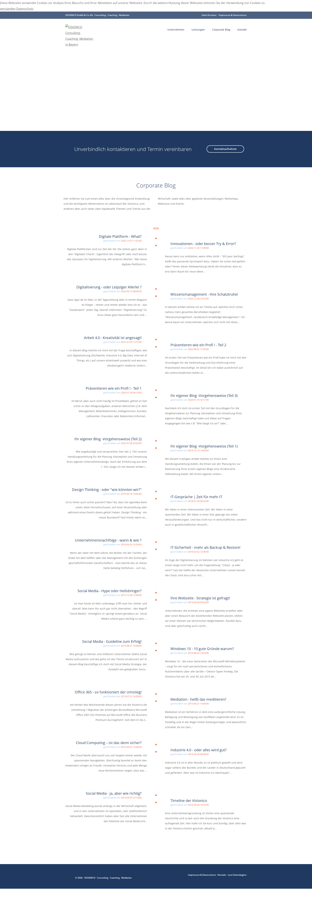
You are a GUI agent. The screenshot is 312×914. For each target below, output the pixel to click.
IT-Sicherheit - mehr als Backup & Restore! (205, 547)
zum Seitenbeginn (237, 874)
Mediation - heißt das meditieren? (198, 699)
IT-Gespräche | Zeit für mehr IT (196, 496)
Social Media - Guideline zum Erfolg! (112, 641)
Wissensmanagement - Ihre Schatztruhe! (204, 294)
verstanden (8, 9)
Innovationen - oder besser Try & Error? (203, 243)
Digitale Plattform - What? (120, 236)
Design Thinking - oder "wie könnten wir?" (107, 489)
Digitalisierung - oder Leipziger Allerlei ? (109, 287)
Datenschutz (24, 9)
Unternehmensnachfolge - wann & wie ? (108, 540)
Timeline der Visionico (188, 800)
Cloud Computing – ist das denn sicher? (109, 742)
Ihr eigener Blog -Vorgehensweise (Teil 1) (204, 446)
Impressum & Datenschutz (233, 15)
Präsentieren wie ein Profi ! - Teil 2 (198, 344)
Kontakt (242, 29)
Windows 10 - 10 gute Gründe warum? (202, 648)
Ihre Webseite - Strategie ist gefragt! (200, 598)
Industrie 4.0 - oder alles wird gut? (198, 749)
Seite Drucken (209, 15)
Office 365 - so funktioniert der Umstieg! (108, 692)
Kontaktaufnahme (225, 149)
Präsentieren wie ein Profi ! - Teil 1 (114, 388)
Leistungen (198, 29)
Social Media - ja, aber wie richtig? (114, 793)
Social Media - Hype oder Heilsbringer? (109, 590)
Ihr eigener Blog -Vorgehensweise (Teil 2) (108, 438)
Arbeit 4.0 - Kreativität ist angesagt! (113, 337)
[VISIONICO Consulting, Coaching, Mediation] (79, 29)
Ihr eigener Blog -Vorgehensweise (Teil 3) (204, 395)
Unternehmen (175, 29)
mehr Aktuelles (82, 846)
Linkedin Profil (69, 875)
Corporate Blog (221, 29)
